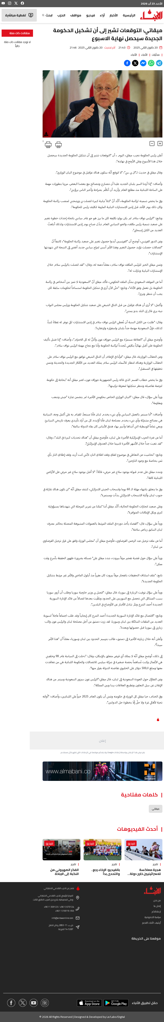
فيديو (90, 15)
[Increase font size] (160, 143)
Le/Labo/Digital (116, 1016)
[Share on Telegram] (159, 63)
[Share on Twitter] (135, 63)
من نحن (157, 900)
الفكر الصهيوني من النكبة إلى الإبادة (64, 872)
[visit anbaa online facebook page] (11, 1003)
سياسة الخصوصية (153, 917)
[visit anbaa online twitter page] (22, 1003)
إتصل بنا (157, 906)
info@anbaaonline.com (62, 918)
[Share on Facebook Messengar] (143, 63)
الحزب (61, 15)
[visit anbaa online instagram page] (45, 1003)
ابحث (49, 15)
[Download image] (46, 134)
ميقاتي (155, 808)
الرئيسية (129, 15)
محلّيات (156, 55)
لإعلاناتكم (156, 911)
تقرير (155, 864)
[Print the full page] (58, 144)
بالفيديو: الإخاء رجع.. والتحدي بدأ (105, 872)
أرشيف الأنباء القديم (151, 922)
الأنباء (144, 55)
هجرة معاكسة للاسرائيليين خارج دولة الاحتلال (145, 874)
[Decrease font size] (152, 143)
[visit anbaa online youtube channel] (33, 1003)
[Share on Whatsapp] (151, 63)
